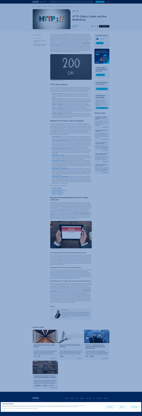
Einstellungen (68, 405)
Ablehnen (122, 407)
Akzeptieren (10, 408)
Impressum (4, 410)
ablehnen (72, 406)
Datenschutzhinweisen (47, 406)
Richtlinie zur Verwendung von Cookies (33, 406)
